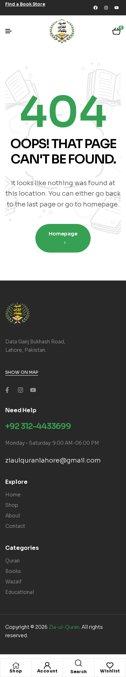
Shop (15, 671)
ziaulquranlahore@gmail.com (53, 460)
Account (47, 671)
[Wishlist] (109, 665)
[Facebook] (95, 7)
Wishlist (110, 671)
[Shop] (15, 665)
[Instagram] (106, 7)
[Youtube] (116, 7)
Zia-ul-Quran (64, 627)
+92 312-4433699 (38, 426)
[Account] (47, 665)
